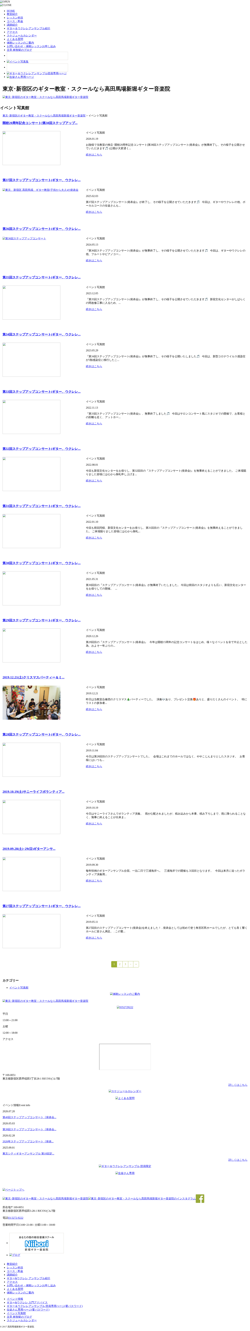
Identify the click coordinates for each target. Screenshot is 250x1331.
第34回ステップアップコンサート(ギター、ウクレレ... (42, 334)
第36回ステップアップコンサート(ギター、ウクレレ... (42, 229)
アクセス (12, 31)
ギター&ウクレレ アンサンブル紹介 (28, 1278)
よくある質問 (15, 39)
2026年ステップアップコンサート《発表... (28, 1141)
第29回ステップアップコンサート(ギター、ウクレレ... (42, 620)
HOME (11, 10)
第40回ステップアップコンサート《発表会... (29, 1117)
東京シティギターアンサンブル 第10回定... (28, 1153)
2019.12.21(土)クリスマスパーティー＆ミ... (33, 677)
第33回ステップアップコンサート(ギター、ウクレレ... (42, 391)
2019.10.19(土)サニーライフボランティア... (33, 791)
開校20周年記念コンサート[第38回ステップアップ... (40, 123)
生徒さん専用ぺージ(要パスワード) (28, 1309)
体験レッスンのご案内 (20, 42)
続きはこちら (94, 154)
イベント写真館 (18, 987)
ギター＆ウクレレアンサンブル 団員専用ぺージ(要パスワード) (45, 1306)
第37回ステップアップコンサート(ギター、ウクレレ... (42, 180)
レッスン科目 (15, 17)
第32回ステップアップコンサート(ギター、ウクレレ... (42, 448)
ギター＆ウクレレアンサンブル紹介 (28, 28)
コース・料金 (15, 21)
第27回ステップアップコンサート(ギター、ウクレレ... (42, 906)
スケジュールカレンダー (22, 35)
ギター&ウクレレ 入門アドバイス (27, 1302)
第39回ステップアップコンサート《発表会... (29, 1129)
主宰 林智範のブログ (19, 49)
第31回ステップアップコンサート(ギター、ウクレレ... (42, 506)
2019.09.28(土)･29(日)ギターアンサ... (29, 849)
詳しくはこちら (237, 1084)
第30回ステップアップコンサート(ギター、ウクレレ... (42, 563)
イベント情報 (15, 1298)
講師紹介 (12, 24)
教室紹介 (12, 14)
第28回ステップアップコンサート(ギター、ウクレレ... (42, 734)
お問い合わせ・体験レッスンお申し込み (31, 46)
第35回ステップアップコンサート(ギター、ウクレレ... (42, 277)
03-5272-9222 (15, 1217)
